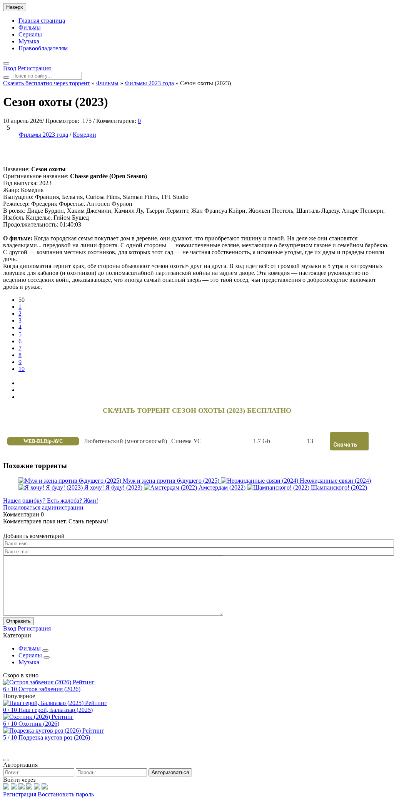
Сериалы (30, 34)
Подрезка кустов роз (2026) (54, 737)
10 (21, 369)
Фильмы (29, 27)
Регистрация (19, 794)
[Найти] (6, 77)
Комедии (84, 134)
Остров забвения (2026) (49, 689)
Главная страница (41, 20)
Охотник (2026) (38, 723)
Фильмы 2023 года (43, 134)
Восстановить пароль (66, 794)
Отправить (18, 621)
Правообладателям (43, 48)
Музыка (28, 41)
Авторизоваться (170, 772)
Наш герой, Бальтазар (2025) (55, 710)
